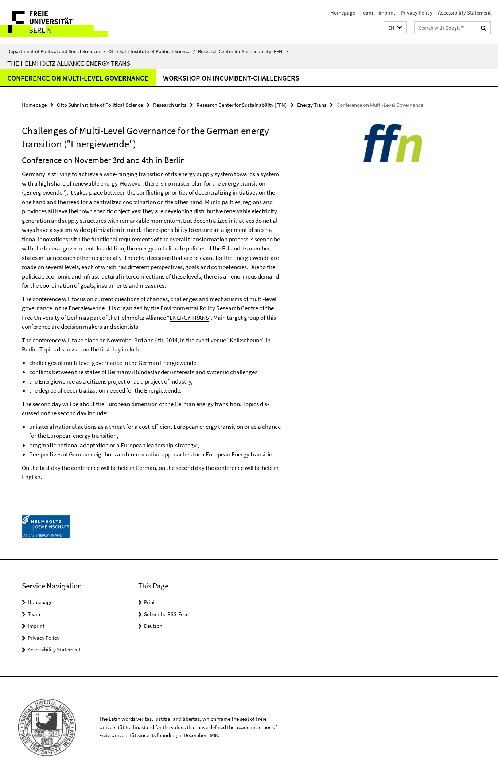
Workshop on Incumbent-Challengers (231, 77)
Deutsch (153, 625)
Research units (169, 104)
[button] (395, 28)
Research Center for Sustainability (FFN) (243, 51)
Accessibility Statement (464, 12)
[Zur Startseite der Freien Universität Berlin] (61, 22)
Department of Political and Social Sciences (56, 51)
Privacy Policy (416, 12)
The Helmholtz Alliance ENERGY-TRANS (68, 63)
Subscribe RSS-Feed (166, 614)
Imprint (386, 12)
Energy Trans (311, 104)
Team (367, 12)
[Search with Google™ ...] (483, 28)
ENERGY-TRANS (189, 318)
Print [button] (149, 602)
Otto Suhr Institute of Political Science (151, 51)
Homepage (342, 12)
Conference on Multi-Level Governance (77, 77)
